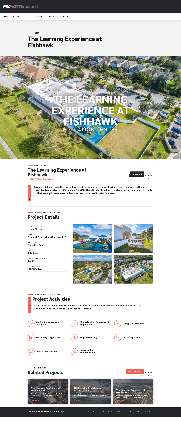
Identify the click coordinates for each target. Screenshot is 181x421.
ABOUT (95, 412)
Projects (50, 16)
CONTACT (130, 412)
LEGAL (138, 412)
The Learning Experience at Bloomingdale (45, 389)
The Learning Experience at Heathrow (130, 391)
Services (38, 16)
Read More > (35, 400)
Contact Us (63, 16)
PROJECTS (120, 412)
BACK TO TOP (149, 412)
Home (5, 16)
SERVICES (111, 412)
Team (28, 16)
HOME (88, 412)
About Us (16, 16)
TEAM (102, 412)
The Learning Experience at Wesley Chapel (88, 389)
